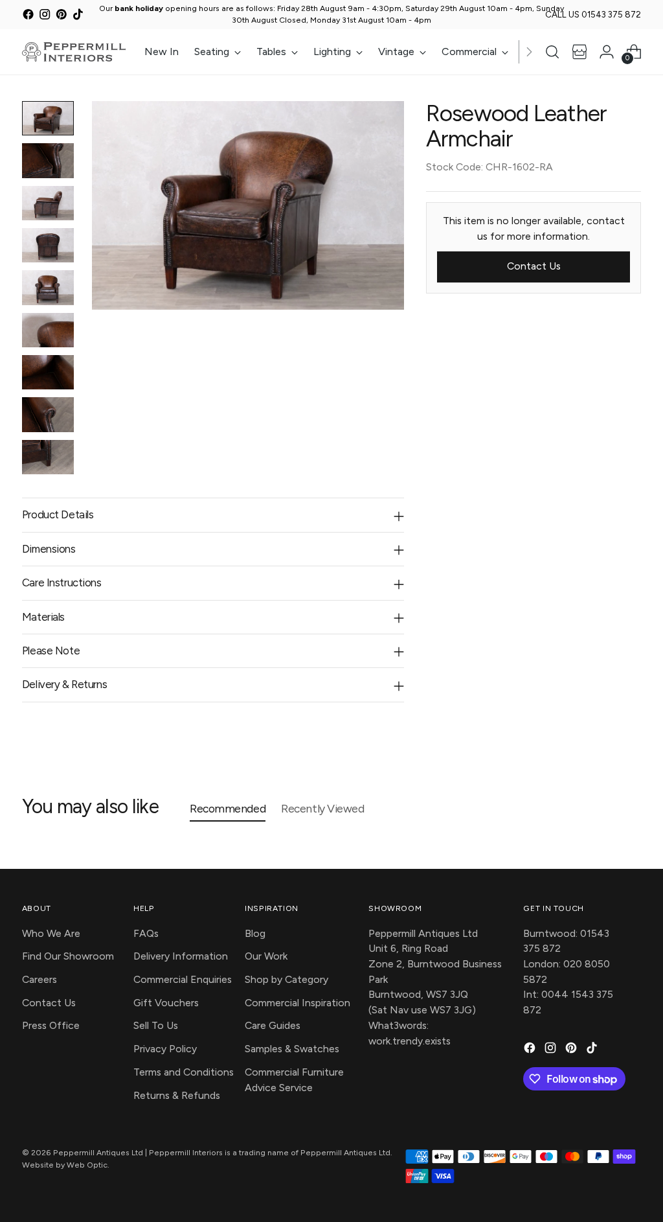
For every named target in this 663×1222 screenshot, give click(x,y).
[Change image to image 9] (48, 457)
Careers (39, 979)
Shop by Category (286, 979)
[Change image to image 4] (48, 245)
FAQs (146, 933)
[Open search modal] (552, 52)
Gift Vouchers (166, 1003)
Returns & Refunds (176, 1095)
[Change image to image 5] (48, 287)
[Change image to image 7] (48, 372)
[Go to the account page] (607, 52)
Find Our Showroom (68, 956)
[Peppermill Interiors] (74, 52)
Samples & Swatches (292, 1049)
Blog (255, 933)
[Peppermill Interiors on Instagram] (44, 16)
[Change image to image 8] (48, 414)
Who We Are (51, 933)
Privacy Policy (165, 1049)
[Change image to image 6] (48, 330)
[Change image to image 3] (48, 203)
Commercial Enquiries (182, 979)
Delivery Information (180, 956)
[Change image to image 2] (48, 160)
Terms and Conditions (183, 1072)
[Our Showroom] (579, 52)
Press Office (51, 1025)
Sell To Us (155, 1025)
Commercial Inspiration (297, 1003)
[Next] (529, 52)
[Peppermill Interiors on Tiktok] (78, 16)
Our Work (266, 956)
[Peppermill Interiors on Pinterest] (61, 16)
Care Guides (272, 1025)
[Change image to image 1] (48, 118)
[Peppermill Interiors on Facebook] (28, 16)
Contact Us (49, 1003)
